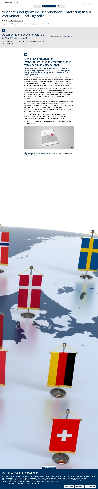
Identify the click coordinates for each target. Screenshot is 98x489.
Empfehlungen (13, 24)
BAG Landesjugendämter (10, 2)
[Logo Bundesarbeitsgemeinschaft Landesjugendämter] (87, 3)
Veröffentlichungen (23, 24)
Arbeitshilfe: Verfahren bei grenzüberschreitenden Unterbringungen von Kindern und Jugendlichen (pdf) (49, 153)
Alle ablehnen (79, 486)
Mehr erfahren (69, 486)
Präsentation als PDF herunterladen (62, 36)
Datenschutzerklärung (33, 483)
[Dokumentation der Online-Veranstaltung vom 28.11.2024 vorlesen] (3, 30)
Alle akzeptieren (90, 486)
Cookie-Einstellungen (49, 467)
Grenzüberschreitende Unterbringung (47, 24)
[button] (49, 137)
